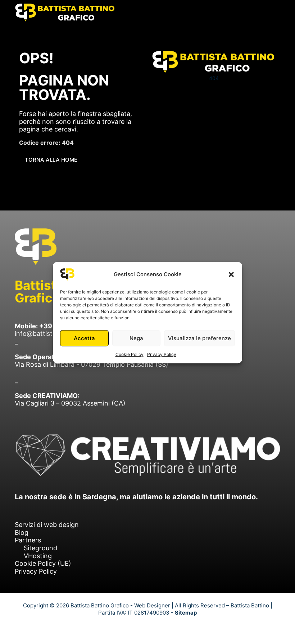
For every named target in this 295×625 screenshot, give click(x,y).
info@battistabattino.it (49, 333)
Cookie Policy (129, 354)
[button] (231, 274)
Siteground (40, 548)
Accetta (84, 338)
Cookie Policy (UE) (43, 563)
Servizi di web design (47, 524)
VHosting (38, 556)
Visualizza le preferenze (199, 338)
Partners (28, 540)
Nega (136, 338)
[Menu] (273, 12)
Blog (21, 532)
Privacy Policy (161, 354)
